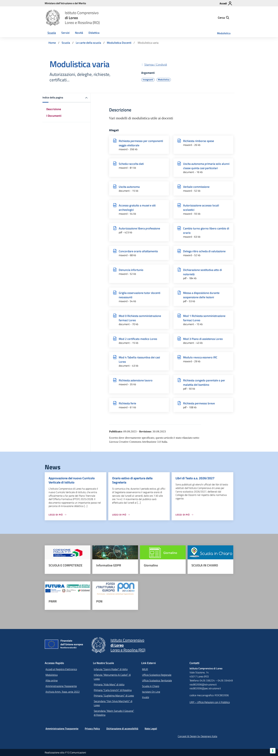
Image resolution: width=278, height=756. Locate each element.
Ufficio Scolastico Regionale (156, 675)
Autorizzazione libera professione (139, 228)
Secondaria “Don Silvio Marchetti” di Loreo (113, 703)
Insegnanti (148, 79)
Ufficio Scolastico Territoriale (157, 680)
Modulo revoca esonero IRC (200, 357)
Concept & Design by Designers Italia (197, 736)
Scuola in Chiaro (150, 686)
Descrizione (53, 109)
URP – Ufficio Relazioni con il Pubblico (210, 702)
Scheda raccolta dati (131, 164)
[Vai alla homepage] (53, 18)
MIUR (145, 669)
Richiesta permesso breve (199, 403)
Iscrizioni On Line (151, 692)
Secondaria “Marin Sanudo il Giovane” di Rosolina (114, 713)
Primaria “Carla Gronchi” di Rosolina (113, 690)
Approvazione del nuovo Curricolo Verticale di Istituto (72, 480)
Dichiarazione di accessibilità (122, 728)
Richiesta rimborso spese (198, 141)
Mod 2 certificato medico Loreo (138, 339)
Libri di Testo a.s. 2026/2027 (195, 478)
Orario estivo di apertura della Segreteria (132, 480)
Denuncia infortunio (131, 270)
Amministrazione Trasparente (61, 686)
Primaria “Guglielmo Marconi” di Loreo (114, 695)
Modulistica (224, 33)
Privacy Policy (92, 728)
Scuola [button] (51, 33)
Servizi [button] (65, 33)
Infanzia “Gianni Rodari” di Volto (111, 669)
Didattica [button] (93, 33)
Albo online (52, 680)
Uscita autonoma (129, 187)
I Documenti (53, 116)
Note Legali (151, 728)
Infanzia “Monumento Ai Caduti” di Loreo (112, 677)
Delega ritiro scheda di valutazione (204, 251)
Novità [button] (79, 33)
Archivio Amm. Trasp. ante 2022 (63, 692)
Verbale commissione (196, 187)
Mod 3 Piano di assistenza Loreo (203, 339)
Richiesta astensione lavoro (136, 380)
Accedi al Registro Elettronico (61, 669)
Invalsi (145, 697)
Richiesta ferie (127, 403)
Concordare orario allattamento (138, 251)
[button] (66, 98)
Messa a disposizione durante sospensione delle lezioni (201, 295)
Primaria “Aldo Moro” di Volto (109, 684)
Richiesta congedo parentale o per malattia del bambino (204, 382)
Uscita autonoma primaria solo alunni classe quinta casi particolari (206, 166)
